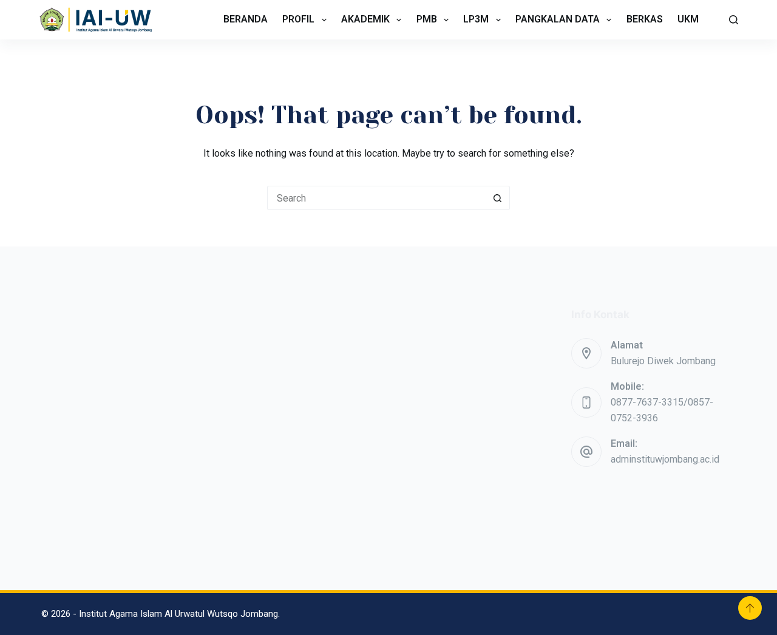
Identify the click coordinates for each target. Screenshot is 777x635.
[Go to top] (750, 608)
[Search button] (498, 198)
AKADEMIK (365, 19)
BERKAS (644, 19)
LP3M (476, 19)
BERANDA (245, 19)
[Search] (733, 19)
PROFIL (298, 19)
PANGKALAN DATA (557, 19)
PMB (426, 19)
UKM (688, 19)
